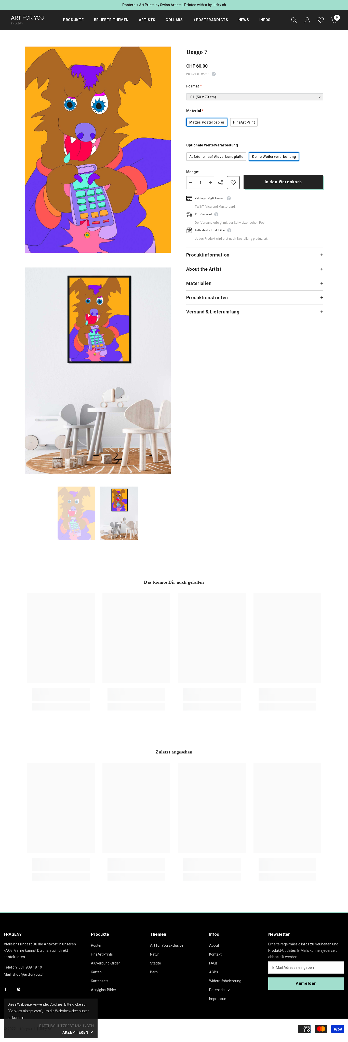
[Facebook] (5, 989)
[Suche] (294, 20)
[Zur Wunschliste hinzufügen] (233, 182)
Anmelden (306, 983)
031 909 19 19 (30, 967)
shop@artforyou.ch (28, 974)
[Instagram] (19, 989)
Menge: (192, 172)
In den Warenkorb (283, 181)
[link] (61, 698)
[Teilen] (222, 183)
